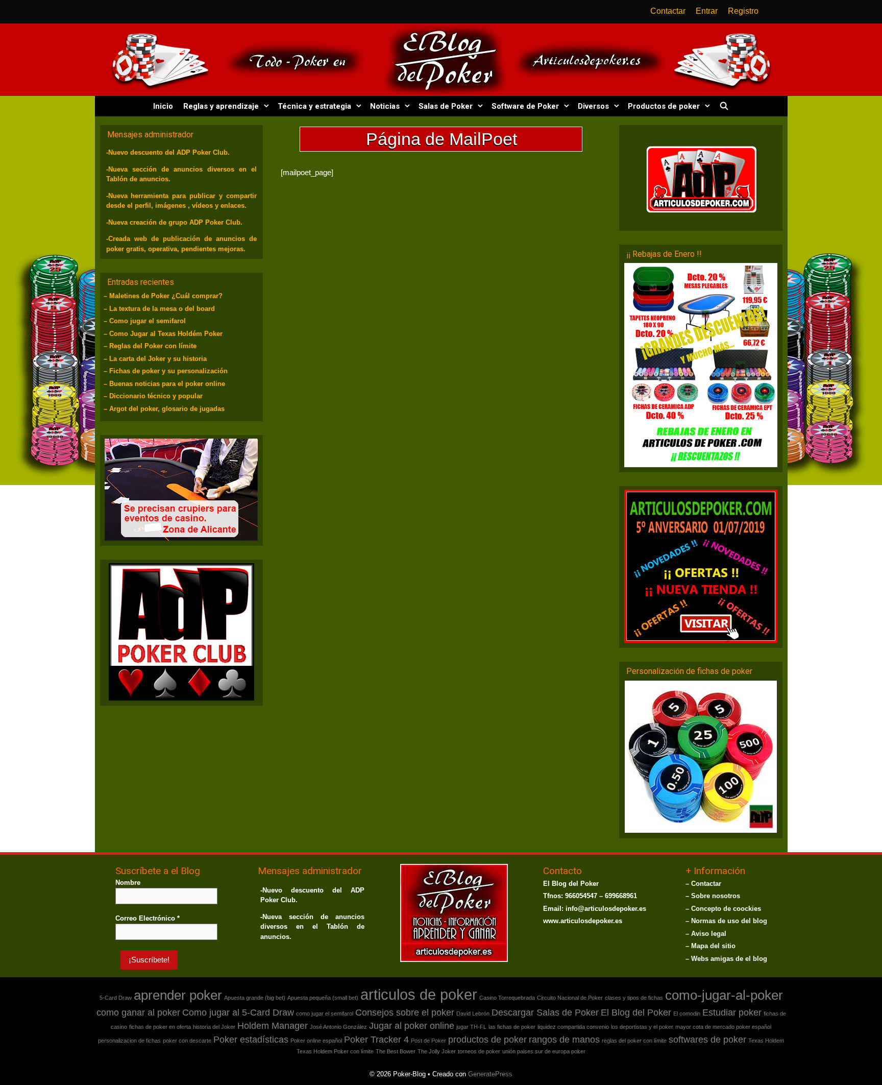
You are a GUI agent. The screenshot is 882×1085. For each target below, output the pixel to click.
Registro (743, 11)
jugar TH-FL (471, 1026)
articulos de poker (418, 993)
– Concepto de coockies (723, 908)
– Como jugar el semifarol (145, 321)
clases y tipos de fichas (634, 997)
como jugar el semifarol (324, 1013)
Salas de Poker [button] (446, 106)
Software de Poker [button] (525, 106)
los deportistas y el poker (642, 1026)
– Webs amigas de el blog (726, 958)
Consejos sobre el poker (404, 1012)
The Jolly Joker (437, 1051)
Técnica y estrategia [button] (314, 106)
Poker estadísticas (250, 1039)
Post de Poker (428, 1040)
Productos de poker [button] (664, 106)
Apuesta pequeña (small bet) (322, 997)
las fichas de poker (511, 1026)
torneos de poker (479, 1051)
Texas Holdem (766, 1040)
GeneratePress (490, 1073)
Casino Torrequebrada (507, 997)
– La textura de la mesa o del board (159, 308)
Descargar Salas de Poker (545, 1012)
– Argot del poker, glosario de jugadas (164, 409)
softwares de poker (707, 1039)
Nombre (127, 882)
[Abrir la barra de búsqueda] (723, 106)
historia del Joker (214, 1026)
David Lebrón (472, 1013)
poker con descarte (187, 1040)
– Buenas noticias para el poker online (164, 384)
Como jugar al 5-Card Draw (238, 1012)
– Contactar (703, 883)
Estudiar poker (732, 1012)
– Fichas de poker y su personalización (166, 371)
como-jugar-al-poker (724, 994)
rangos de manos (564, 1039)
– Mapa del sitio (710, 945)
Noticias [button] (385, 106)
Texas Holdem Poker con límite (335, 1051)
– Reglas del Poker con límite (150, 346)
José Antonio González (338, 1026)
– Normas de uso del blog (726, 920)
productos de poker (487, 1039)
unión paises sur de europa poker (543, 1051)
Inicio (163, 106)
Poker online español (316, 1040)
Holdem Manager (272, 1025)
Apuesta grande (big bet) (254, 997)
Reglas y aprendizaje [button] (221, 106)
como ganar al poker (138, 1012)
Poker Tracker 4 (376, 1039)
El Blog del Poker (636, 1012)
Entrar (707, 11)
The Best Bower (395, 1051)
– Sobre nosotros (712, 895)
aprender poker (178, 994)
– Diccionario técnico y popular (153, 396)
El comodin (686, 1013)
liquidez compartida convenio (573, 1026)
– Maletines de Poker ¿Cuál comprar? (163, 296)
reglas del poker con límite (634, 1040)
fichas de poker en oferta (160, 1026)
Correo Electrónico (147, 918)
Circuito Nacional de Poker (570, 997)
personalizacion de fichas (129, 1040)
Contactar (667, 11)
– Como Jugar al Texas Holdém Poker (163, 333)
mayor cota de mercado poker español (723, 1026)
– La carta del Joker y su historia (155, 359)
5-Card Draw (116, 997)
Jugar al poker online (411, 1025)
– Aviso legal (705, 933)
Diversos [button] (593, 106)
